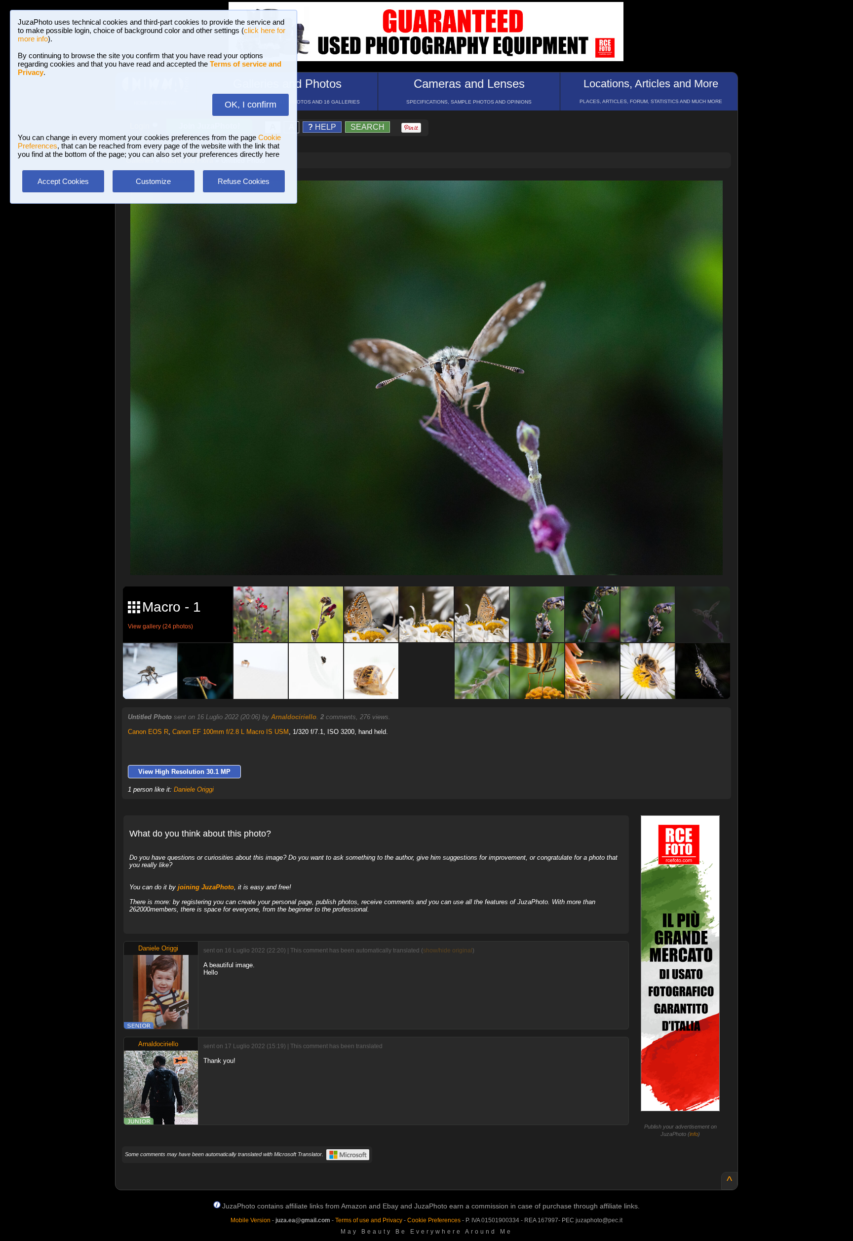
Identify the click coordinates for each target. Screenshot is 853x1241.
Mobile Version (251, 1220)
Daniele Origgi (194, 789)
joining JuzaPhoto (206, 887)
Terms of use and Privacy (368, 1220)
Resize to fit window (432, 198)
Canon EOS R (148, 731)
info (694, 1134)
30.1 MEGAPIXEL (433, 556)
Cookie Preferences (434, 1220)
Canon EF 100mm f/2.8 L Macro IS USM (230, 731)
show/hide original (447, 950)
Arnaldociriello (293, 717)
